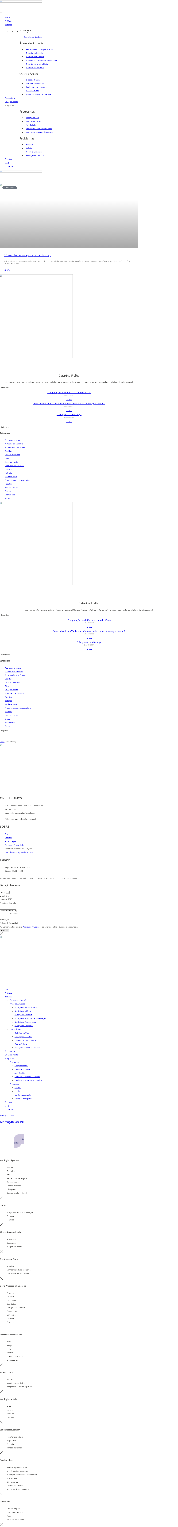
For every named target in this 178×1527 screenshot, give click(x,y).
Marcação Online (12, 1122)
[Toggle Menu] (1, 12)
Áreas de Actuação (17, 1004)
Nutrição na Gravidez (23, 1014)
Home (7, 17)
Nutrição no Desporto (24, 1025)
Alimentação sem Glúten (15, 447)
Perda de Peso (11, 476)
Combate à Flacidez (23, 1069)
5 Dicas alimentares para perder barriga (27, 255)
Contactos (9, 166)
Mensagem (5, 919)
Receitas (8, 159)
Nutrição (8, 24)
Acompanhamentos (13, 440)
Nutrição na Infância (23, 1011)
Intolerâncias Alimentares (25, 1040)
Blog (7, 162)
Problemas (14, 1084)
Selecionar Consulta (8, 903)
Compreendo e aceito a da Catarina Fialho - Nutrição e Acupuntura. (40, 927)
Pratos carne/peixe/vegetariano (18, 480)
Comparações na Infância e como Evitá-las (69, 392)
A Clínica (8, 21)
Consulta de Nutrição (18, 1000)
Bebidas (8, 451)
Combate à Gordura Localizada (27, 1076)
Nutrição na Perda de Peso (26, 1007)
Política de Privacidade (9, 923)
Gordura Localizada (23, 1095)
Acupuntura (10, 98)
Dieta (7, 458)
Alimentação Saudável (14, 444)
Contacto (4, 899)
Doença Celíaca (21, 1044)
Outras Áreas (15, 1029)
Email (2, 896)
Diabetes (22, 1033)
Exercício (8, 469)
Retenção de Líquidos (23, 1098)
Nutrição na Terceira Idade (25, 1022)
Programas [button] (9, 105)
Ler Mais (7, 270)
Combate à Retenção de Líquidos (28, 1080)
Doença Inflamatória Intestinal (27, 1047)
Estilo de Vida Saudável (14, 465)
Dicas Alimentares (12, 454)
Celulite (18, 1091)
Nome (3, 892)
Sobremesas (10, 495)
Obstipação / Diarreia (23, 1036)
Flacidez (18, 1087)
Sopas (7, 498)
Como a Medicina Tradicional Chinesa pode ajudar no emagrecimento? (69, 403)
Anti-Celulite (20, 1073)
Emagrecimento (11, 101)
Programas (9, 1058)
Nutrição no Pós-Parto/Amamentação (30, 1018)
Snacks (8, 491)
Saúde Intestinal (11, 487)
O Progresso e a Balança (69, 414)
